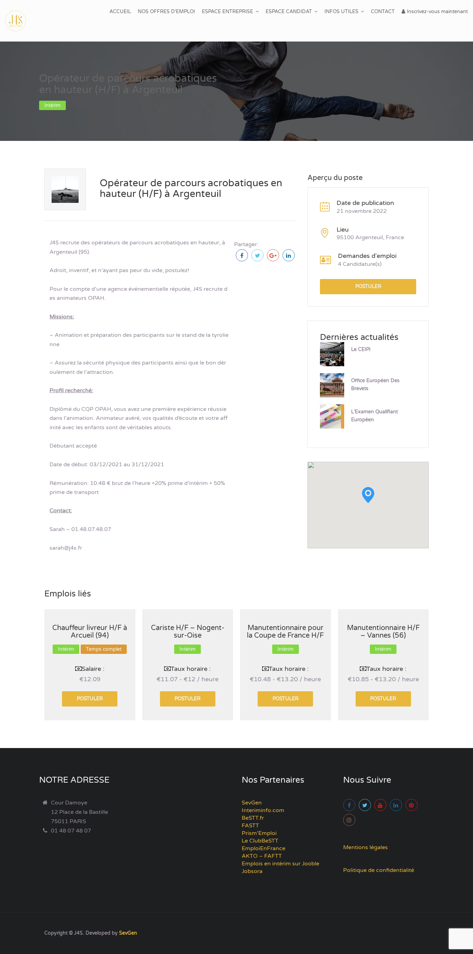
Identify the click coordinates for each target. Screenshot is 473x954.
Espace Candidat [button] (289, 12)
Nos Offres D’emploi (166, 12)
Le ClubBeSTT (260, 840)
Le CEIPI (361, 349)
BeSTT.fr (253, 817)
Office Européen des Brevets (375, 385)
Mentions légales (365, 847)
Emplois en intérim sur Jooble (280, 863)
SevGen (252, 802)
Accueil (120, 12)
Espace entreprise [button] (227, 12)
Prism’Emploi (259, 833)
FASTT (250, 825)
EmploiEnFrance (263, 848)
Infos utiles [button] (341, 12)
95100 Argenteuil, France (370, 237)
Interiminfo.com (263, 810)
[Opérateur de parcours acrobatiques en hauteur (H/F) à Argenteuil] (242, 255)
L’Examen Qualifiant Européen (374, 416)
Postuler (368, 286)
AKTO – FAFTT (262, 856)
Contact (383, 12)
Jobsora (252, 871)
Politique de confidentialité (378, 870)
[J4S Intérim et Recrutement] (20, 20)
